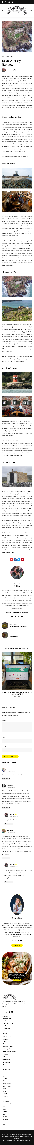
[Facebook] (15, 559)
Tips (11, 56)
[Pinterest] (22, 559)
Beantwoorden (6, 778)
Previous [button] (27, 648)
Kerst (4, 1064)
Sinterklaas (6, 1069)
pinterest (9, 2)
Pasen (4, 1067)
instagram (5, 2)
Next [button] (30, 648)
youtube (12, 2)
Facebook (15, 616)
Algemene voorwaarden (9, 1140)
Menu (31, 10)
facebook (2, 2)
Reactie (4, 720)
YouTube (12, 616)
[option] (17, 675)
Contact (28, 1140)
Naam (4, 737)
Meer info (17, 945)
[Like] (11, 559)
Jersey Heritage (9, 552)
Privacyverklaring (21, 1140)
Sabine (8, 70)
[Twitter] (18, 559)
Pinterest (22, 616)
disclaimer (16, 1138)
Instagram (18, 616)
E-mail (4, 747)
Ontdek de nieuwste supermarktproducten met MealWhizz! (17, 693)
